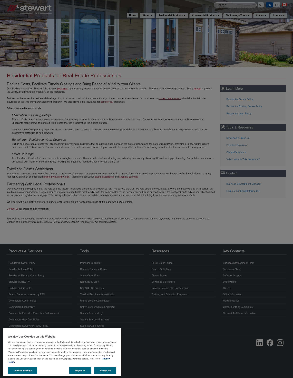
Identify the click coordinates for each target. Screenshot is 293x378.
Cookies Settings (23, 370)
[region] (62, 352)
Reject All (80, 370)
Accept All (105, 370)
